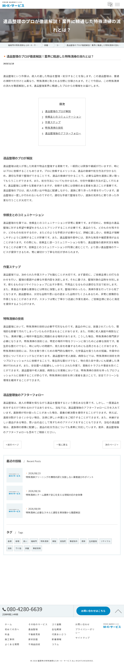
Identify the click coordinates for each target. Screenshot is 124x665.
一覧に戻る (62, 444)
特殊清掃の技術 (54, 127)
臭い (25, 541)
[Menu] (117, 4)
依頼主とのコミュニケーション (63, 116)
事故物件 (74, 541)
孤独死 (63, 541)
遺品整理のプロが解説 (58, 111)
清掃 (83, 541)
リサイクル (105, 541)
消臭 (10, 548)
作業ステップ (53, 122)
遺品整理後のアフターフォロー (63, 133)
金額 (10, 541)
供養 (27, 548)
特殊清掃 (44, 541)
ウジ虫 (18, 548)
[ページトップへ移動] (118, 611)
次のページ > (111, 444)
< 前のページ (12, 444)
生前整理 (93, 541)
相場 (17, 541)
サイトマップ (82, 637)
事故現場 (37, 548)
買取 (54, 541)
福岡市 (34, 541)
